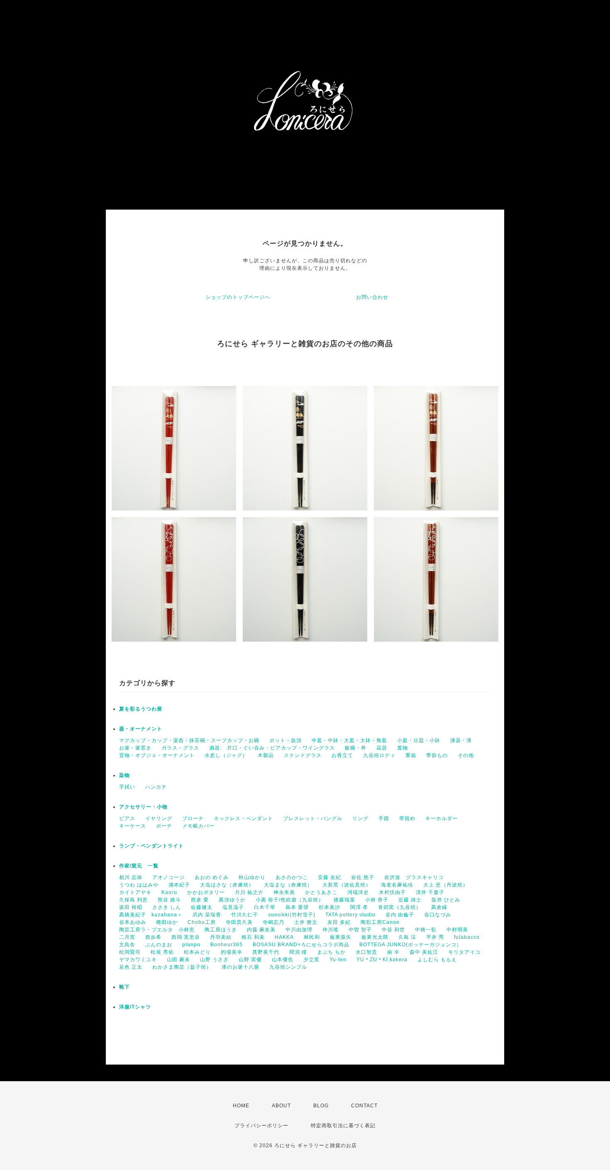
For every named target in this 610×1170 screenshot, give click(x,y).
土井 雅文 (305, 922)
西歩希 (153, 937)
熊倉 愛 (200, 900)
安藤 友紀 (329, 877)
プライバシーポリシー (261, 1125)
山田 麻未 (178, 959)
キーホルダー (441, 818)
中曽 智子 (360, 930)
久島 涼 (407, 937)
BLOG (321, 1106)
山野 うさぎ (214, 959)
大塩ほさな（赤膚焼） (227, 885)
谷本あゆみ (132, 922)
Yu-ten (337, 959)
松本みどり (197, 952)
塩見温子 (233, 907)
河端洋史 (358, 892)
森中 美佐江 (424, 952)
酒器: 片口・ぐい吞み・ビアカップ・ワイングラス (272, 748)
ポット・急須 (285, 740)
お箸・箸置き (135, 748)
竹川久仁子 (244, 915)
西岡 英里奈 (185, 937)
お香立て (342, 755)
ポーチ (164, 826)
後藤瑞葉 (344, 900)
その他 (466, 755)
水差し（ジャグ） (226, 755)
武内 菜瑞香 (207, 915)
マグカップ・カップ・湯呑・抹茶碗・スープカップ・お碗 (189, 740)
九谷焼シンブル (288, 967)
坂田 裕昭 (130, 907)
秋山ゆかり (252, 877)
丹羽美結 (221, 937)
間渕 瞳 (298, 952)
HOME (241, 1106)
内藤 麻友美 (261, 930)
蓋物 (402, 748)
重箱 (410, 755)
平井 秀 (435, 937)
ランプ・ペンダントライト (151, 846)
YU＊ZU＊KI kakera (381, 959)
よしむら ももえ (437, 959)
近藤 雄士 (410, 900)
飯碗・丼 (355, 748)
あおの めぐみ (212, 877)
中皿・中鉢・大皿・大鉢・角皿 (349, 740)
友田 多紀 (339, 922)
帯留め (407, 818)
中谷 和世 (393, 930)
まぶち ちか (331, 952)
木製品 (266, 755)
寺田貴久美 (239, 922)
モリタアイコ (464, 952)
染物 (124, 775)
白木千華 (265, 907)
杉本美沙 (329, 907)
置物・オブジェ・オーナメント (157, 755)
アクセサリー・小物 (143, 807)
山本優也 (282, 959)
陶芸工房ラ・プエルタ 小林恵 (157, 930)
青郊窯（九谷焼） (399, 907)
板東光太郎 (374, 937)
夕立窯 (311, 959)
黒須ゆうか (232, 900)
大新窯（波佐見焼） (346, 885)
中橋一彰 (426, 930)
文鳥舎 (127, 945)
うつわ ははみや (139, 885)
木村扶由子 (392, 892)
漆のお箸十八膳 (240, 967)
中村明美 (457, 930)
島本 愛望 (297, 907)
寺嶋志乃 (273, 922)
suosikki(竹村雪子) (291, 915)
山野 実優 (250, 959)
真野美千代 (265, 952)
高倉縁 (439, 907)
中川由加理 (298, 930)
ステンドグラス (303, 755)
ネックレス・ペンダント (243, 818)
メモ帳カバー (198, 826)
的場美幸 (231, 952)
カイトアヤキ (135, 892)
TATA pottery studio (350, 915)
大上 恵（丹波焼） (445, 885)
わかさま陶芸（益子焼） (182, 967)
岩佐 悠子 (362, 877)
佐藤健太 (201, 907)
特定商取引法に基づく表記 (343, 1125)
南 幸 (393, 952)
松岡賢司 (130, 952)
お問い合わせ (372, 297)
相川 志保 (130, 877)
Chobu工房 (202, 922)
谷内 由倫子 (400, 915)
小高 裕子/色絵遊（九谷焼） (290, 900)
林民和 (312, 937)
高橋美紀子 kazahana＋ (151, 915)
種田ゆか (167, 922)
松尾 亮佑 (162, 952)
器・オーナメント (140, 729)
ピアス (127, 818)
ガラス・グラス (180, 748)
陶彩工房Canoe (380, 922)
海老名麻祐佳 (397, 885)
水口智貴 (366, 952)
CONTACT (364, 1106)
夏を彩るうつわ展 (140, 709)
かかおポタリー (206, 892)
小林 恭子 (376, 900)
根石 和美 (253, 937)
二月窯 (127, 937)
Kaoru (169, 892)
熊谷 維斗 (169, 900)
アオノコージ (168, 877)
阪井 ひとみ (446, 900)
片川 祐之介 (249, 892)
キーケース (132, 826)
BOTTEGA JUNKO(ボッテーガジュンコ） (410, 945)
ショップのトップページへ (237, 297)
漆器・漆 (461, 740)
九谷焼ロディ (379, 755)
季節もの (437, 755)
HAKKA (284, 937)
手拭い (127, 787)
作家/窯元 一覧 (139, 866)
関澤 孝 (359, 907)
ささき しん (166, 907)
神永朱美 (284, 892)
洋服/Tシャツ (135, 1007)
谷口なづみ (437, 915)
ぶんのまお (158, 945)
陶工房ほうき (221, 930)
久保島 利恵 (133, 900)
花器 (381, 748)
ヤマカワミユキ (138, 959)
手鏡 (383, 818)
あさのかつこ (292, 877)
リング (360, 818)
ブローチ (193, 818)
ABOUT (281, 1106)
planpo (191, 945)
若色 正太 (130, 967)
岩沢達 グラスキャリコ (414, 877)
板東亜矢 (340, 937)
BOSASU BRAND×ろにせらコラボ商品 (301, 945)
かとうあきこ (321, 892)
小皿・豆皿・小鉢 (418, 740)
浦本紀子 (179, 885)
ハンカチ (156, 787)
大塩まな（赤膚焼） (288, 885)
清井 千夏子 (430, 892)
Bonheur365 (226, 945)
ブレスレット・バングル (312, 818)
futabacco (467, 937)
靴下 (124, 987)
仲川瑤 (330, 930)
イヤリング (158, 818)
